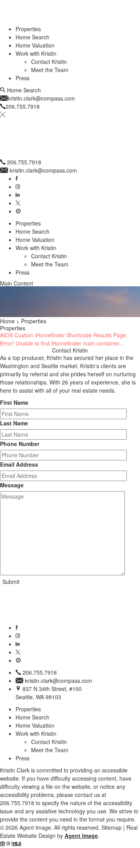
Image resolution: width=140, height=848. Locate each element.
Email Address (19, 464)
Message (12, 485)
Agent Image (81, 835)
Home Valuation (35, 45)
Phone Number (19, 444)
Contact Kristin (49, 61)
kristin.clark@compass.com (43, 170)
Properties (28, 29)
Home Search (32, 37)
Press (23, 78)
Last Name (14, 423)
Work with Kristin (36, 53)
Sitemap (112, 827)
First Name (14, 402)
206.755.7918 (24, 162)
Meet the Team (49, 70)
